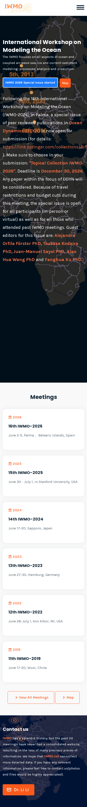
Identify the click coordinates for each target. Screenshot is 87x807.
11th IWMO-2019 (24, 658)
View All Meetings (33, 697)
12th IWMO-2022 (25, 612)
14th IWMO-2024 (25, 519)
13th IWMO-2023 (25, 565)
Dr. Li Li (21, 789)
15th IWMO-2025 (25, 472)
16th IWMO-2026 (25, 426)
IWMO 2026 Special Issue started (30, 82)
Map (65, 83)
